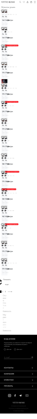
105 (3, 14)
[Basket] (31, 2)
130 (16, 67)
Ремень (3, 17)
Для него (19, 349)
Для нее (9, 349)
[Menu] (35, 2)
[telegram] (20, 396)
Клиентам (9, 380)
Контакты (8, 368)
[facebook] (15, 395)
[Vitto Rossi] (8, 2)
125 (16, 14)
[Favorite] (24, 2)
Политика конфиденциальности (18, 408)
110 (8, 14)
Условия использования (18, 406)
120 (13, 14)
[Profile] (27, 2)
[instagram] (9, 395)
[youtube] (27, 395)
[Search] (20, 2)
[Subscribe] (31, 357)
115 (11, 14)
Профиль (8, 386)
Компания (9, 374)
